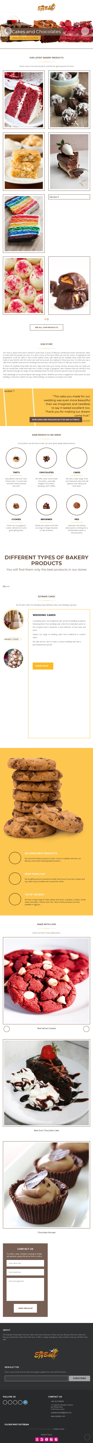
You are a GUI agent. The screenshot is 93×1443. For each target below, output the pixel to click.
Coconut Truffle (69, 120)
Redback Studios (59, 1429)
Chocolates (46, 472)
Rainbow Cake (24, 244)
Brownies (46, 519)
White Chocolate (24, 182)
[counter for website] (46, 1439)
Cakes (76, 472)
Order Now (42, 666)
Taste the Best (34, 894)
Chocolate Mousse (46, 1232)
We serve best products (41, 853)
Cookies (16, 519)
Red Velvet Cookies (46, 1028)
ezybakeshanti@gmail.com (61, 1412)
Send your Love (35, 874)
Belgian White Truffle (23, 306)
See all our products (46, 327)
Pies (77, 519)
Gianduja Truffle (69, 191)
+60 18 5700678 (57, 1401)
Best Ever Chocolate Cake (46, 1130)
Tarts (16, 472)
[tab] (13, 619)
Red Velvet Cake (24, 120)
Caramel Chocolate (69, 306)
